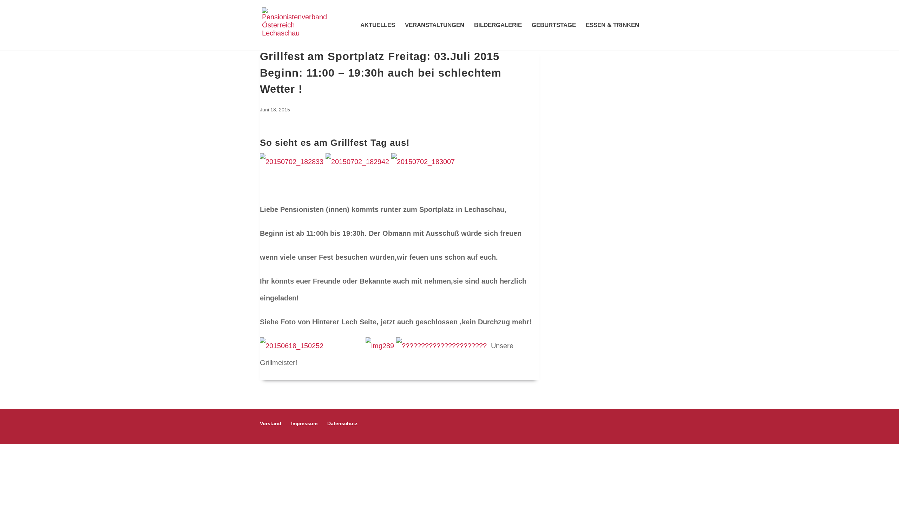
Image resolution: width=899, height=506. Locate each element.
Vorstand (270, 423)
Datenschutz (342, 423)
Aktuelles (377, 25)
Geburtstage (554, 25)
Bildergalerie (498, 25)
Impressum (304, 423)
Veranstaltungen (434, 25)
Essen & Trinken (612, 25)
